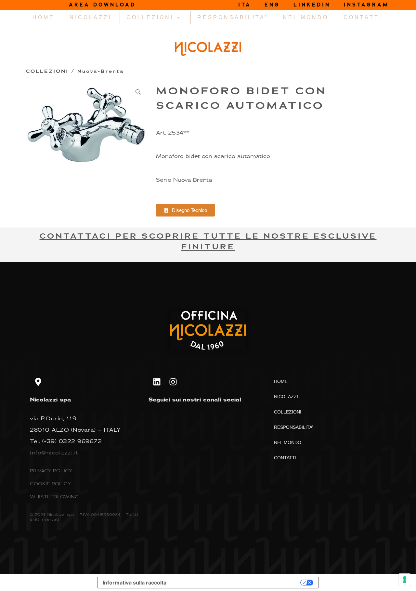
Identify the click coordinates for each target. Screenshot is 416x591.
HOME (43, 17)
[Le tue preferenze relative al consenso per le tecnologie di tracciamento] (404, 579)
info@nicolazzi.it (54, 452)
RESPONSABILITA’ (232, 17)
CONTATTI (363, 17)
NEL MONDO (306, 17)
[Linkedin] (157, 382)
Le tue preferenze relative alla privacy (236, 582)
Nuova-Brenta (100, 71)
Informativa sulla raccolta (134, 582)
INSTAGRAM (366, 4)
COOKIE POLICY (50, 483)
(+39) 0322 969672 (72, 441)
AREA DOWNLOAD (102, 4)
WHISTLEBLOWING (54, 496)
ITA (244, 4)
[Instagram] (173, 382)
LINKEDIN (312, 4)
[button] (138, 92)
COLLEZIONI (150, 17)
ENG (272, 4)
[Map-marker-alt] (38, 382)
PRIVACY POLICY (51, 470)
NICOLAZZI (90, 17)
